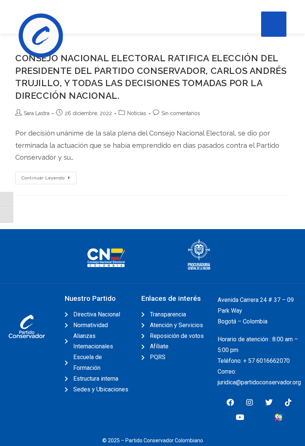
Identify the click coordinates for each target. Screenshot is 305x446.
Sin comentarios (180, 113)
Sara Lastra (36, 113)
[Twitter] (268, 402)
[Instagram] (249, 402)
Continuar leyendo (49, 176)
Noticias (136, 113)
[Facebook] (230, 402)
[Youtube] (239, 417)
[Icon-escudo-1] (259, 417)
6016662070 (273, 360)
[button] (273, 24)
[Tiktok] (288, 402)
